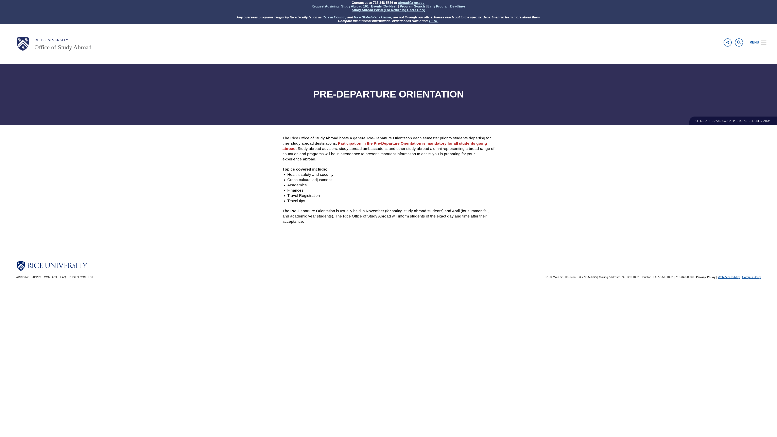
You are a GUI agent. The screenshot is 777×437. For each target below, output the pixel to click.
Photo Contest (81, 277)
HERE (433, 21)
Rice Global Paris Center (372, 17)
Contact (50, 277)
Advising (23, 277)
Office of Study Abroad (62, 47)
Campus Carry (751, 277)
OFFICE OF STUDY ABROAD (711, 121)
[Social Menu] (728, 42)
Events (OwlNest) (384, 6)
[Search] (739, 42)
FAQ (63, 277)
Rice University (51, 40)
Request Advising (325, 6)
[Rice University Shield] (23, 43)
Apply (36, 277)
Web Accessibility (729, 277)
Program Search (412, 6)
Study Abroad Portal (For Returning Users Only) (388, 10)
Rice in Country (334, 17)
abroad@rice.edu (411, 2)
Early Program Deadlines (446, 6)
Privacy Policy (705, 277)
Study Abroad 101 (355, 6)
